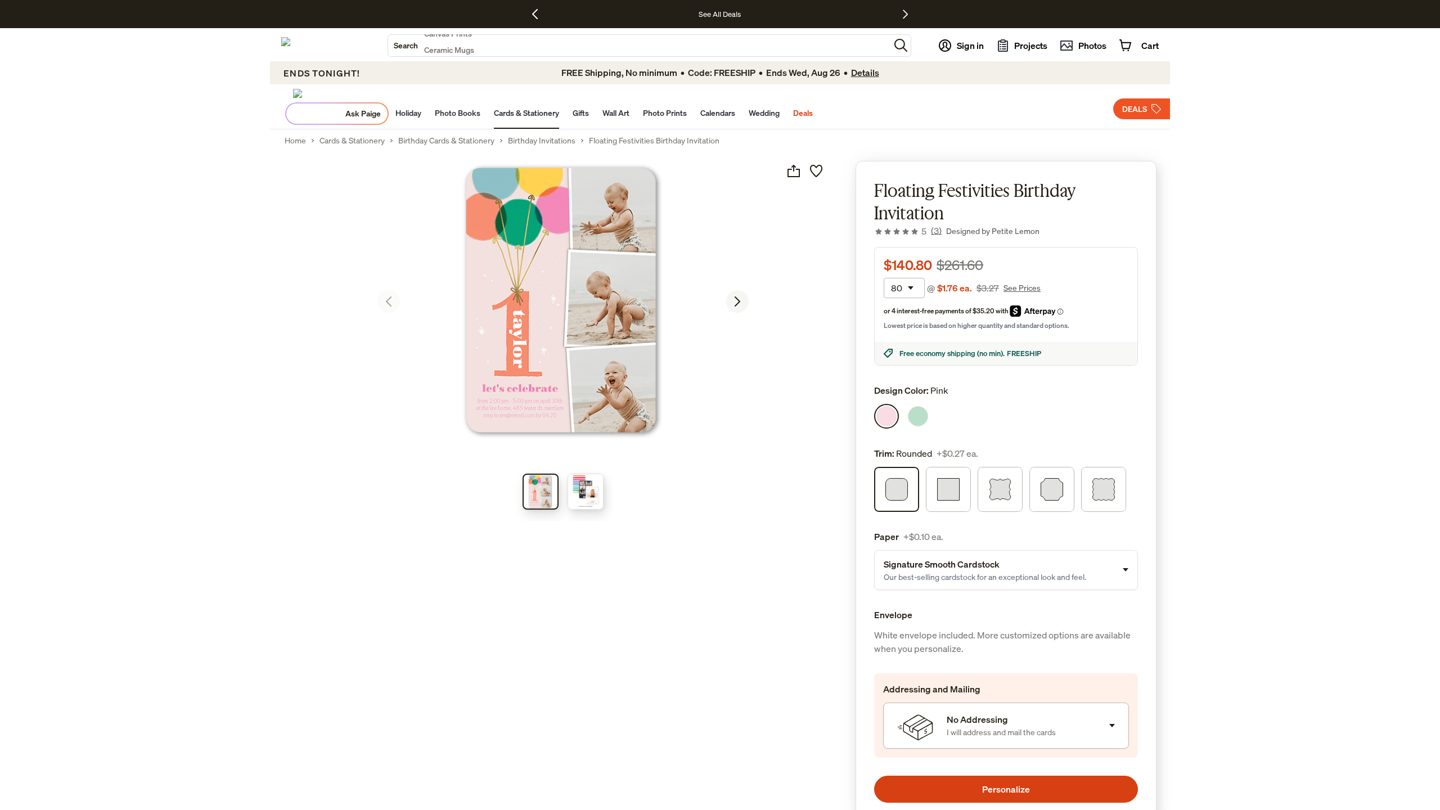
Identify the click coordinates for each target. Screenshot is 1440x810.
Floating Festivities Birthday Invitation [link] (654, 141)
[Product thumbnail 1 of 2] (541, 492)
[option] (886, 416)
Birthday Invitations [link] (541, 141)
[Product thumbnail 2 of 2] (586, 492)
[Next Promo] (905, 14)
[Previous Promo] (539, 14)
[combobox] (639, 45)
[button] (901, 45)
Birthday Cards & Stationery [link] (446, 141)
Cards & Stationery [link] (352, 141)
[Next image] (737, 301)
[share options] (794, 171)
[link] (908, 231)
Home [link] (295, 141)
